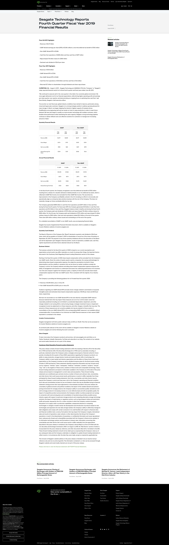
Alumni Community (89, 537)
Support (67, 6)
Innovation (58, 6)
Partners (112, 1)
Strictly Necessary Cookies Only (13, 536)
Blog (100, 1)
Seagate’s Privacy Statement (14, 522)
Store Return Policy (89, 503)
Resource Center (105, 1)
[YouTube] (104, 533)
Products (39, 6)
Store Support (87, 506)
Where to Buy (87, 508)
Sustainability (103, 496)
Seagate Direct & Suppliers (122, 520)
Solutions (48, 6)
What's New (87, 498)
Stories (38, 8)
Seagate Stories (94, 1)
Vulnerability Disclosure (60, 543)
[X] (106, 533)
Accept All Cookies (13, 532)
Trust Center (103, 498)
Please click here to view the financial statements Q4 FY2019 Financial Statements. (63, 447)
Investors (102, 515)
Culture (86, 532)
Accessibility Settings (75, 543)
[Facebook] (100, 533)
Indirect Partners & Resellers (122, 518)
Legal (50, 543)
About (75, 6)
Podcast (66, 11)
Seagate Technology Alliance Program (122, 524)
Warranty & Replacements (122, 506)
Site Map (121, 543)
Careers (86, 535)
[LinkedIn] (102, 533)
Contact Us (118, 511)
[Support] (70, 6)
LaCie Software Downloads (122, 498)
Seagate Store (87, 490)
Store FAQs (87, 501)
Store (83, 6)
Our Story (102, 493)
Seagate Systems (120, 508)
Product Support (120, 493)
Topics (48, 11)
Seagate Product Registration (123, 501)
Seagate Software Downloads (123, 496)
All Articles (44, 8)
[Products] (42, 6)
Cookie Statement (6, 514)
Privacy (53, 543)
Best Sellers (87, 496)
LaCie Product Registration (122, 503)
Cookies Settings (13, 540)
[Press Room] (61, 11)
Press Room (57, 11)
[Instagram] (108, 533)
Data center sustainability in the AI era (61, 493)
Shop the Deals (88, 493)
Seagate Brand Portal (127, 543)
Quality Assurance (104, 501)
